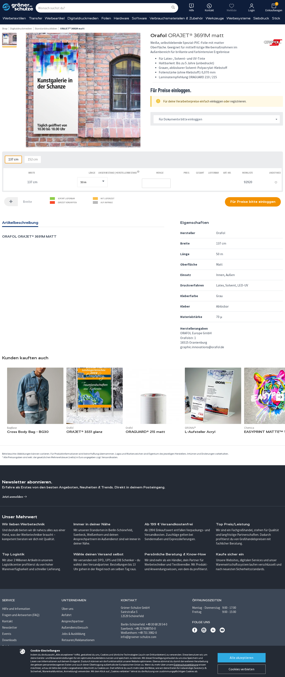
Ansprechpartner (73, 621)
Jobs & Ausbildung (73, 634)
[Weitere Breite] (11, 201)
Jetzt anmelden (13, 497)
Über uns (67, 609)
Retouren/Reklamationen (78, 640)
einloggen (216, 101)
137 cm (13, 159)
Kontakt (7, 621)
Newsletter (9, 627)
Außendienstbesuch (75, 627)
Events (6, 634)
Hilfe (191, 10)
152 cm (33, 159)
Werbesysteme (239, 18)
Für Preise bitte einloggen (252, 202)
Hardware (121, 18)
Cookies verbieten (241, 669)
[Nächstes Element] (280, 397)
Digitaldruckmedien (82, 18)
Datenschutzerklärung (186, 664)
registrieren (238, 101)
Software (139, 18)
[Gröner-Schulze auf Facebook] (194, 631)
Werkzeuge (215, 18)
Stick (276, 18)
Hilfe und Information (16, 609)
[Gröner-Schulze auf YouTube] (222, 631)
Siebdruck (261, 18)
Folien (106, 18)
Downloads (9, 640)
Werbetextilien (14, 18)
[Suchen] (173, 7)
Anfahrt (67, 615)
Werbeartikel (55, 18)
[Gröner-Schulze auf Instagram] (203, 631)
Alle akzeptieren (241, 658)
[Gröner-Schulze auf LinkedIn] (213, 631)
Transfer (35, 18)
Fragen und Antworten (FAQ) (20, 615)
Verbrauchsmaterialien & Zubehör (176, 18)
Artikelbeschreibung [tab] (20, 223)
